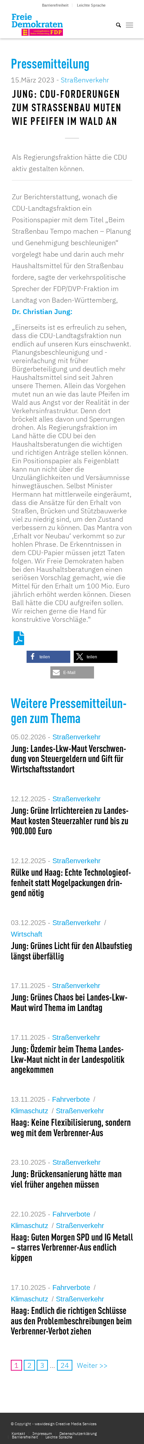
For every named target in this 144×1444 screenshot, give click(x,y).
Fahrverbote (71, 1099)
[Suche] (115, 24)
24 (64, 1365)
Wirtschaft (26, 934)
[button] (48, 657)
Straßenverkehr (85, 80)
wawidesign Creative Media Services (65, 1423)
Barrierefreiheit (55, 5)
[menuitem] (55, 5)
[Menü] (129, 24)
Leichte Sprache (91, 5)
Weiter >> (92, 1365)
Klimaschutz (29, 1111)
